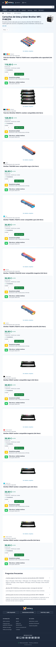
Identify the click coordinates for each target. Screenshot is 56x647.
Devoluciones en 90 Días (28, 612)
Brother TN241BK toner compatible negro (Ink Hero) (21, 166)
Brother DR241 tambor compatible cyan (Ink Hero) (20, 487)
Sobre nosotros (6, 621)
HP (19, 10)
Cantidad (6, 72)
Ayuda (17, 621)
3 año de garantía (11, 612)
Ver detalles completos (28, 51)
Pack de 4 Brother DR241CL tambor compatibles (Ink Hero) (23, 113)
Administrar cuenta (33, 621)
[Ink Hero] (9, 3)
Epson (15, 10)
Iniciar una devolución (21, 627)
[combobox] (28, 7)
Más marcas (41, 10)
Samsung (30, 10)
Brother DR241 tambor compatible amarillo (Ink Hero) (21, 540)
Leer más (4, 25)
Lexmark (24, 10)
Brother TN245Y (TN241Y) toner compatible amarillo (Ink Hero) (24, 326)
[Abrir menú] (3, 3)
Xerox (35, 10)
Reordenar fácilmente (34, 623)
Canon (10, 10)
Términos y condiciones (33, 642)
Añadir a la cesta (19, 74)
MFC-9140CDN (17, 13)
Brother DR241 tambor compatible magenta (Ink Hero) (21, 433)
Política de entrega (7, 629)
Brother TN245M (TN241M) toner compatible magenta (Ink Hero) (25, 273)
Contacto (18, 629)
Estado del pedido (33, 625)
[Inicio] (3, 13)
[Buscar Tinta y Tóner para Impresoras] (53, 7)
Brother (5, 10)
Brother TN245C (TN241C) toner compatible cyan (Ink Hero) (23, 220)
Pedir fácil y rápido (45, 612)
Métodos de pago (7, 627)
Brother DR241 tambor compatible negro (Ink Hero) (20, 380)
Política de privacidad (24, 642)
